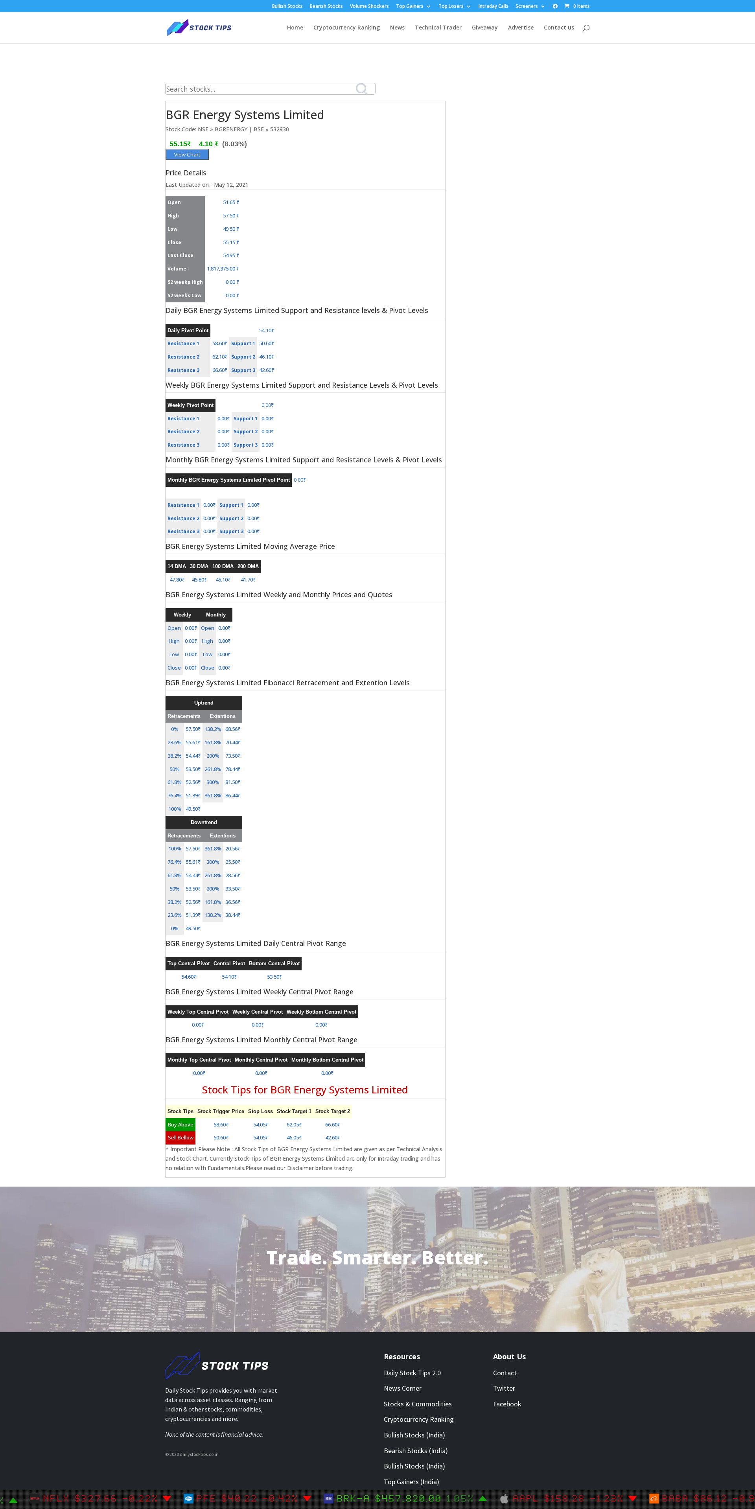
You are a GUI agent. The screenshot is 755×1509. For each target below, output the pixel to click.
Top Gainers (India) (411, 1481)
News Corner (403, 1388)
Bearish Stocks (326, 6)
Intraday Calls (493, 6)
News (397, 28)
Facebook (507, 1403)
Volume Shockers (369, 6)
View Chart (187, 154)
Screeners (527, 6)
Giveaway (485, 28)
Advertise (521, 28)
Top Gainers (410, 6)
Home (295, 28)
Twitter (504, 1388)
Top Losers (451, 6)
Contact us (559, 28)
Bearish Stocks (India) (416, 1450)
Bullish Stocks (287, 6)
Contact (505, 1372)
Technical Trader (438, 28)
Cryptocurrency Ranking (346, 28)
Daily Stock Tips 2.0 (412, 1372)
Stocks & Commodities (418, 1403)
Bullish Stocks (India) (414, 1434)
